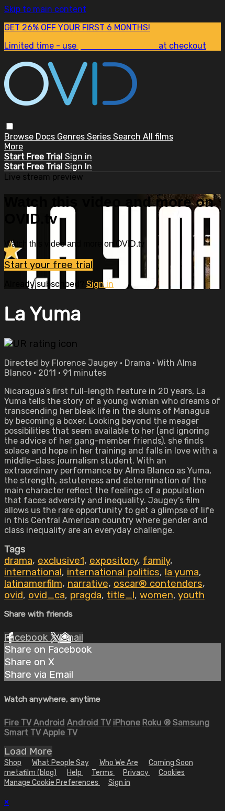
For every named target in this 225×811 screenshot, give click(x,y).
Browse (20, 137)
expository (113, 560)
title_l (120, 595)
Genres (72, 137)
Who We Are (118, 762)
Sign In (78, 166)
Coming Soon (171, 762)
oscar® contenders (158, 583)
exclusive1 (61, 560)
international (33, 572)
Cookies (172, 772)
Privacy (136, 772)
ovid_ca (46, 595)
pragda (86, 595)
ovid (13, 595)
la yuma (182, 572)
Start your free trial (48, 265)
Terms (103, 772)
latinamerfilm (33, 583)
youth (191, 595)
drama (18, 560)
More (13, 147)
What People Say (60, 762)
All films (158, 137)
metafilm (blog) (30, 772)
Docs (46, 137)
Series (100, 137)
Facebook (27, 637)
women (156, 595)
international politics (113, 572)
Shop (12, 762)
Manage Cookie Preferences (52, 782)
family (156, 560)
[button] (9, 126)
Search (128, 137)
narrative (88, 583)
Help (75, 772)
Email (71, 637)
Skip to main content (45, 9)
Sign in (78, 156)
